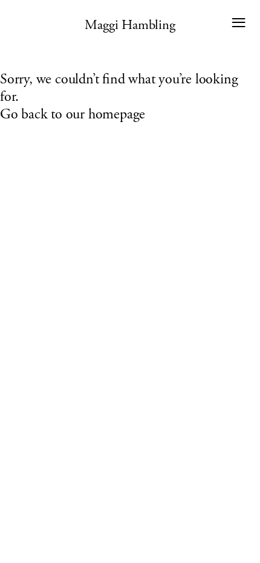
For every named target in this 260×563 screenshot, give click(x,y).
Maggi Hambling (129, 24)
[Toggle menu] (238, 22)
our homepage (106, 115)
